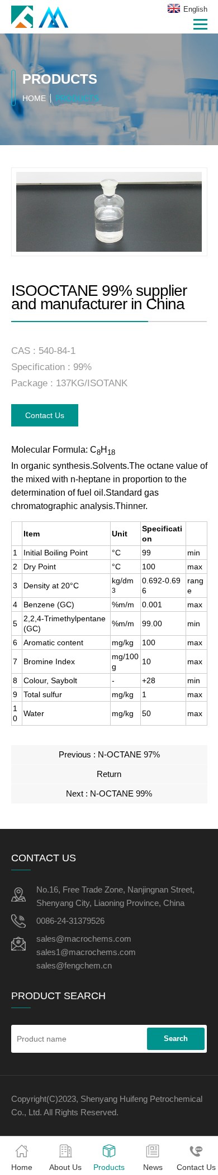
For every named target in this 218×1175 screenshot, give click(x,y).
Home (34, 98)
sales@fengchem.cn (74, 965)
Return (109, 774)
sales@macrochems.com (83, 938)
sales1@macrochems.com (86, 952)
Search (176, 1038)
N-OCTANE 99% (121, 793)
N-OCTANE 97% (129, 754)
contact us (44, 415)
